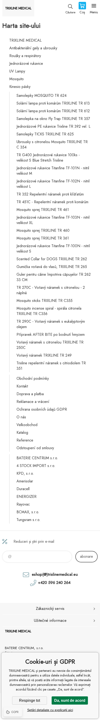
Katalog (22, 432)
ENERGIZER (27, 496)
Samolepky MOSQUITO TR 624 (42, 95)
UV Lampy (17, 71)
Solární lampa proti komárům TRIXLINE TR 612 (53, 111)
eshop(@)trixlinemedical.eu (55, 574)
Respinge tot (29, 700)
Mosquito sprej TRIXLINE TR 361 (43, 238)
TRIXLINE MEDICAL (25, 40)
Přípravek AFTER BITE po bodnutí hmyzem (51, 334)
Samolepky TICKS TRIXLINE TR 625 (45, 134)
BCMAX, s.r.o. (28, 512)
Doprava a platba (30, 394)
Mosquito (16, 79)
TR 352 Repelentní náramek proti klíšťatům (50, 194)
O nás (21, 417)
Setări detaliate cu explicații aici (50, 710)
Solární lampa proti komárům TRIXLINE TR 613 (53, 103)
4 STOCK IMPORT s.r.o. (36, 465)
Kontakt (22, 386)
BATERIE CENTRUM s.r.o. (37, 458)
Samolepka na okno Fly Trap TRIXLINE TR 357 (53, 118)
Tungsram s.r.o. (28, 519)
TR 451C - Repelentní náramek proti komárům (52, 202)
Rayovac (23, 504)
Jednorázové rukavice (26, 63)
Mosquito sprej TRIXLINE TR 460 (43, 230)
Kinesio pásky (19, 86)
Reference (25, 440)
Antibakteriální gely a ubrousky (33, 48)
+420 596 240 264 (54, 582)
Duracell (23, 489)
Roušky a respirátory (25, 55)
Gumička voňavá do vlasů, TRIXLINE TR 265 (52, 266)
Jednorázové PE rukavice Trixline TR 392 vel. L (53, 126)
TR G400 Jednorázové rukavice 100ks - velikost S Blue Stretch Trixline (48, 157)
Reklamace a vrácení (33, 401)
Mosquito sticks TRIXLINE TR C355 (45, 300)
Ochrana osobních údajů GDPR (42, 409)
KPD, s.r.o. (25, 473)
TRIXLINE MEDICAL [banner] (18, 8)
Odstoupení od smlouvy (35, 448)
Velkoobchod (27, 424)
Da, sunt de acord (69, 700)
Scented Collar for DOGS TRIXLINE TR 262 (52, 259)
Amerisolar (25, 481)
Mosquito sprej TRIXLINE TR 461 (43, 209)
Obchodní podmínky (33, 378)
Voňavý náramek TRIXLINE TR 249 (44, 355)
